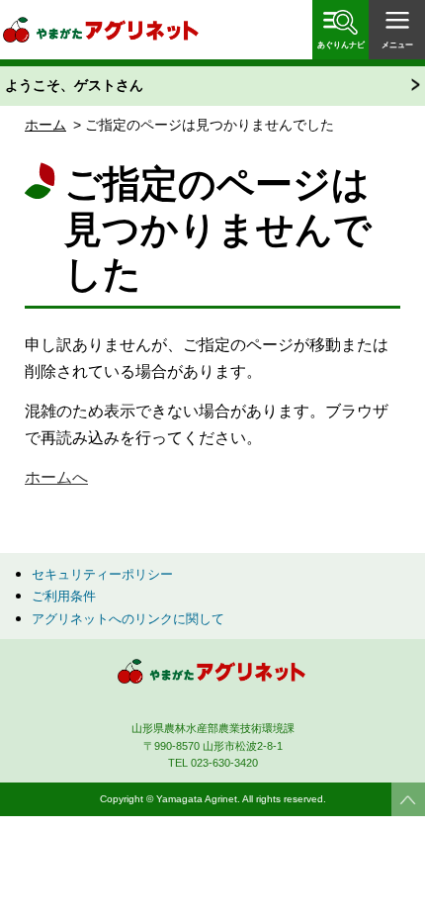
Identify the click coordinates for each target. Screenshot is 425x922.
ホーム (45, 125)
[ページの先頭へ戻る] (408, 799)
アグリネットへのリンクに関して (128, 618)
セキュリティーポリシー (102, 574)
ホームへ (56, 477)
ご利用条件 (64, 596)
